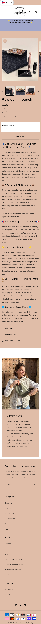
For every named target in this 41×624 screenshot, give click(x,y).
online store (18, 321)
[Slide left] (2, 91)
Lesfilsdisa (16, 623)
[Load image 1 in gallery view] (10, 90)
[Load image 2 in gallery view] (20, 90)
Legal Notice (9, 575)
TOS (6, 549)
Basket (7, 595)
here (17, 217)
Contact (8, 544)
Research (8, 508)
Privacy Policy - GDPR (13, 559)
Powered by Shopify (26, 623)
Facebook (33, 315)
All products (9, 513)
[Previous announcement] (4, 21)
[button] (4, 11)
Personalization (11, 524)
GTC (6, 554)
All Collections (10, 518)
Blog (6, 529)
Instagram (21, 315)
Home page (9, 503)
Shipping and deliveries (14, 564)
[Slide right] (38, 91)
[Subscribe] (33, 484)
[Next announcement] (36, 21)
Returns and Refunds (13, 570)
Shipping (4, 108)
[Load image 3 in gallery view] (30, 90)
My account (9, 590)
